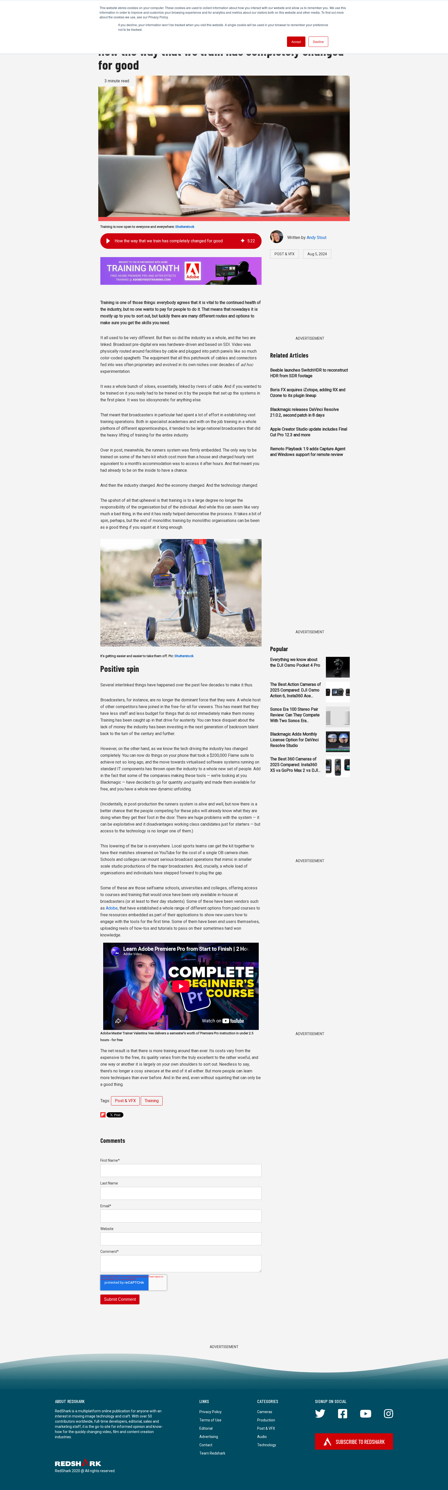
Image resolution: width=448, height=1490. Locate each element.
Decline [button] (318, 41)
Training (152, 1100)
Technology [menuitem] (266, 1445)
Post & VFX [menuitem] (266, 1428)
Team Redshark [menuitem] (212, 1453)
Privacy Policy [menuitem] (210, 1412)
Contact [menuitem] (205, 1445)
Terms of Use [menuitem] (210, 1420)
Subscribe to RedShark (360, 1441)
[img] (243, 241)
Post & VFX (125, 1100)
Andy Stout (316, 237)
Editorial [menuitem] (206, 1428)
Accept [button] (296, 41)
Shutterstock (184, 227)
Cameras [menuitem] (264, 1412)
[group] (181, 241)
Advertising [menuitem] (208, 1437)
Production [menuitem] (266, 1420)
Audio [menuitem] (262, 1437)
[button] (108, 241)
